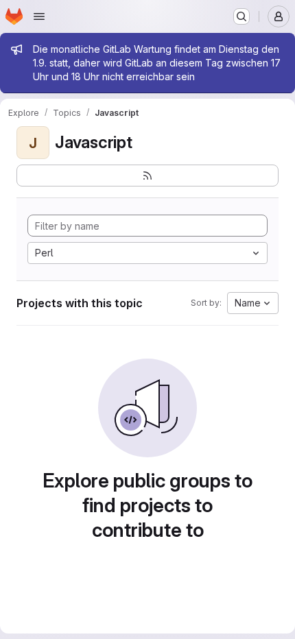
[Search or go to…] (241, 16)
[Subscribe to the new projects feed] (147, 175)
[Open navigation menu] (39, 16)
